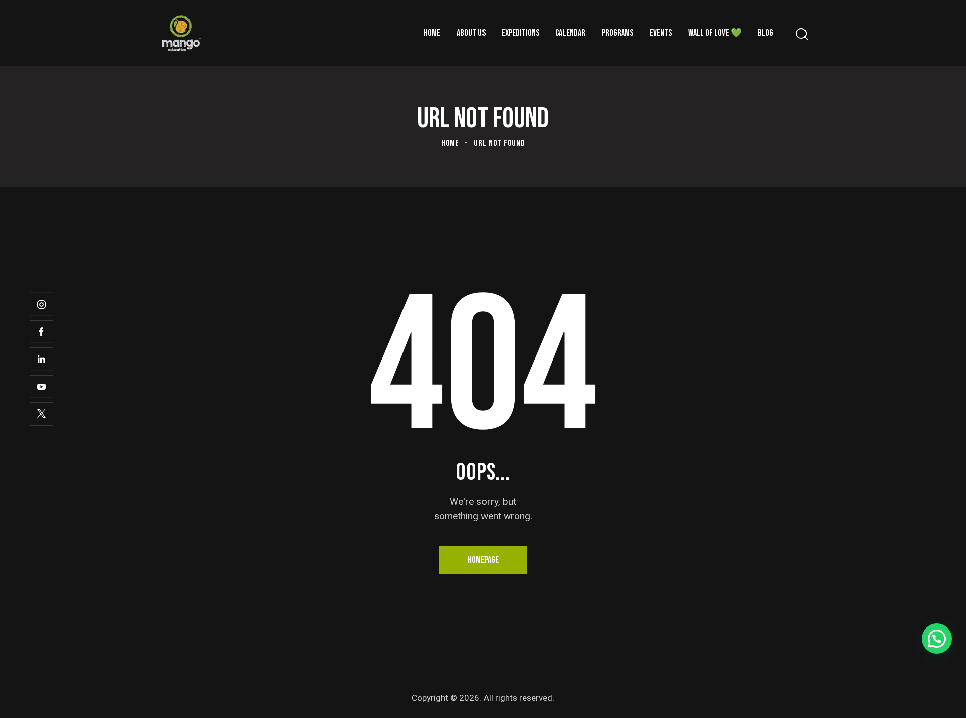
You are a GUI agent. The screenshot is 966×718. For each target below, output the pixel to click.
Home (450, 143)
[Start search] (801, 34)
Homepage (483, 560)
